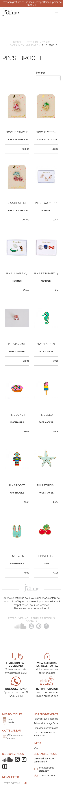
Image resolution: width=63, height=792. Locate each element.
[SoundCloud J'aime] (8, 759)
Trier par (40, 72)
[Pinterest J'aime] (25, 759)
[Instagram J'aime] (18, 759)
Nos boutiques (12, 714)
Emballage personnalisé (46, 728)
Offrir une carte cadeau (15, 736)
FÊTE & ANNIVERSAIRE (38, 42)
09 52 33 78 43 (47, 775)
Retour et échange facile (46, 723)
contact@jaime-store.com (47, 769)
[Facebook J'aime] (5, 766)
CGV (36, 748)
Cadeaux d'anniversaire (24, 45)
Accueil (17, 42)
